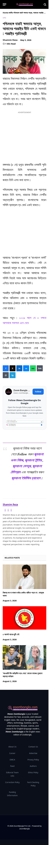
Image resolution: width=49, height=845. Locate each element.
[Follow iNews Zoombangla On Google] (24, 423)
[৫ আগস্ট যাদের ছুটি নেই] (24, 618)
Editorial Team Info (12, 774)
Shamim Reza (10, 39)
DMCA (12, 759)
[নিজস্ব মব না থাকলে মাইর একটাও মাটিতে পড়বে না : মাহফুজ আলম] (24, 576)
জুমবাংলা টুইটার (33, 460)
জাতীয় (11, 12)
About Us (12, 746)
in (19, 368)
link (40, 368)
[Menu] (4, 4)
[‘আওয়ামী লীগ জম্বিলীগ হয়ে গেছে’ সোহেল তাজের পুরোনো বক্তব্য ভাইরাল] (24, 657)
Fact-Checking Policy (33, 784)
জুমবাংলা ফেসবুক (22, 466)
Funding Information (12, 794)
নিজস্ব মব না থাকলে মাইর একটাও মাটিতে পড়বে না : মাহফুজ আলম (23, 594)
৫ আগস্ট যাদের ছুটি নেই (11, 634)
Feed (12, 766)
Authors (33, 766)
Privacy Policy (33, 759)
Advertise (33, 753)
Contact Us (33, 746)
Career (12, 753)
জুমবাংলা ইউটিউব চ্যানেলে (26, 477)
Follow (38, 391)
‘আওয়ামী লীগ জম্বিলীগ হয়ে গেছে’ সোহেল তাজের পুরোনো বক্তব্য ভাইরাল (22, 675)
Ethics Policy (33, 772)
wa (33, 368)
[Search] (44, 4)
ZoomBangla (24, 828)
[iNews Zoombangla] (24, 4)
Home (5, 12)
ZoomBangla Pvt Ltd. (22, 826)
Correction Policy (12, 782)
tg (13, 375)
